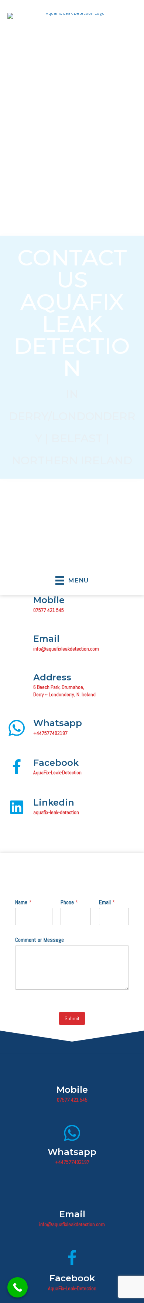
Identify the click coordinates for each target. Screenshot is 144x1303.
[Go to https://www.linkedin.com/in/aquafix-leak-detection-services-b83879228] (72, 808)
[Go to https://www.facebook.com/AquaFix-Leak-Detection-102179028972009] (72, 768)
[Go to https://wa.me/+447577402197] (72, 729)
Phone (69, 902)
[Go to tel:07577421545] (72, 606)
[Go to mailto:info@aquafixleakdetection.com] (72, 644)
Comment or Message (39, 940)
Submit (72, 1018)
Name (23, 902)
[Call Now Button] (17, 1287)
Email (107, 902)
